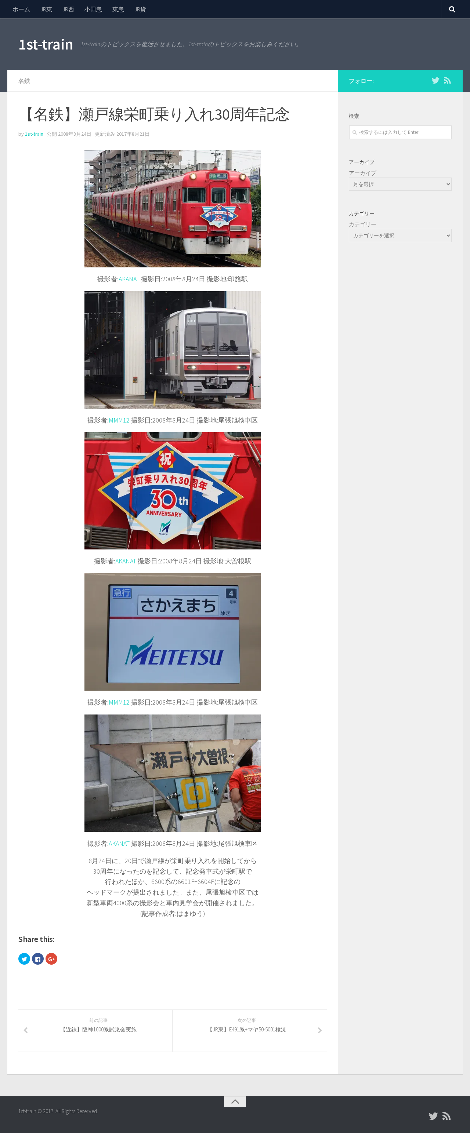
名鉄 (24, 80)
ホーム (21, 9)
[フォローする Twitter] (435, 80)
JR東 (46, 9)
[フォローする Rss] (447, 80)
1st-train (45, 44)
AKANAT (129, 279)
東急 (118, 9)
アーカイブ (362, 172)
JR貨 (140, 9)
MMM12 (119, 420)
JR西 (68, 9)
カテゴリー (362, 224)
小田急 (93, 9)
